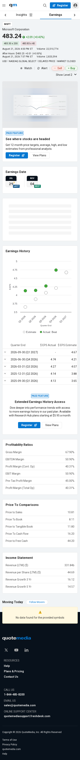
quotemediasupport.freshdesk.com (27, 716)
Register (14, 155)
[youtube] (16, 650)
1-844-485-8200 (14, 694)
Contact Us (11, 676)
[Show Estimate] (29, 332)
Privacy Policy (9, 744)
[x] (6, 650)
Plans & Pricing (14, 671)
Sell (59, 68)
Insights (21, 15)
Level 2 (64, 74)
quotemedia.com (11, 749)
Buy (72, 68)
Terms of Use (9, 740)
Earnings (55, 15)
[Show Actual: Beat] (48, 332)
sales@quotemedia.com (20, 705)
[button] (75, 5)
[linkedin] (26, 650)
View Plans (39, 155)
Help (7, 665)
